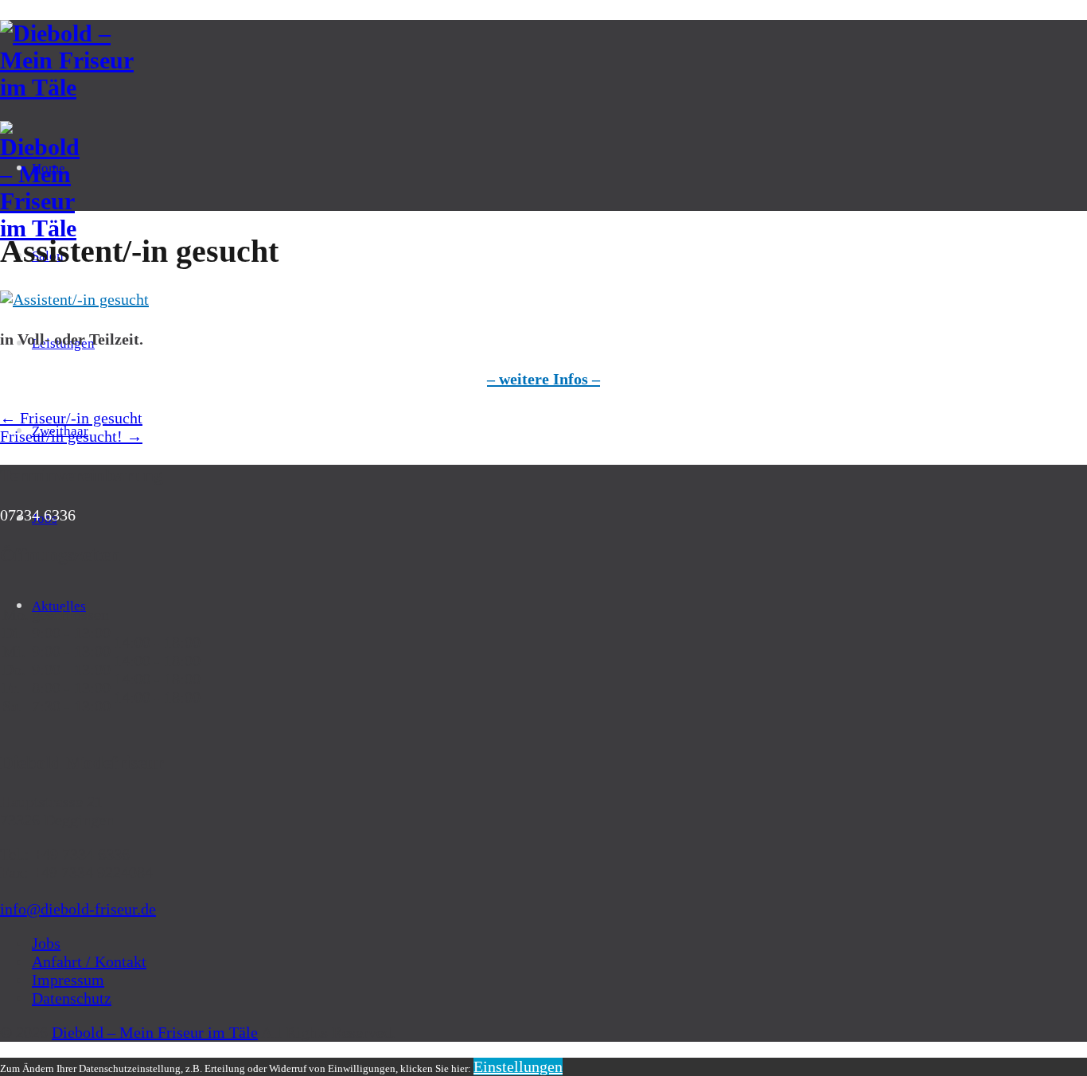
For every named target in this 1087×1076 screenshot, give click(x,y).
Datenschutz (71, 998)
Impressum (68, 979)
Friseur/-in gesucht (71, 418)
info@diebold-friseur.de (78, 909)
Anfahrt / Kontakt (89, 961)
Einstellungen (518, 1066)
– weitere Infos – (543, 379)
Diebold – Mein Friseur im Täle (155, 1032)
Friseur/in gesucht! (71, 436)
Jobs (46, 943)
